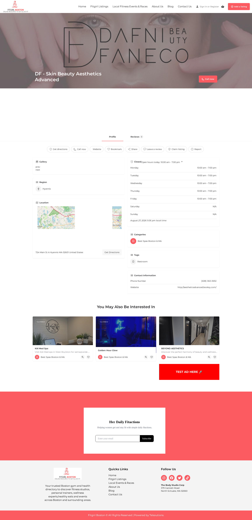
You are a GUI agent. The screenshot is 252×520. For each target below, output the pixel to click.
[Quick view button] (82, 357)
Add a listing (240, 6)
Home (82, 6)
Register (214, 6)
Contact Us (184, 6)
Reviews (136, 136)
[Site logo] (16, 6)
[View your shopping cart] (222, 6)
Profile (112, 136)
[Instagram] (164, 478)
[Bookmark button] (88, 357)
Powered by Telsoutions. (149, 515)
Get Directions (112, 252)
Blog (171, 6)
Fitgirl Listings (99, 6)
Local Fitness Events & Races (130, 6)
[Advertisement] (126, 110)
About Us (157, 6)
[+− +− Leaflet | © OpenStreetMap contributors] (79, 226)
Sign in (203, 6)
